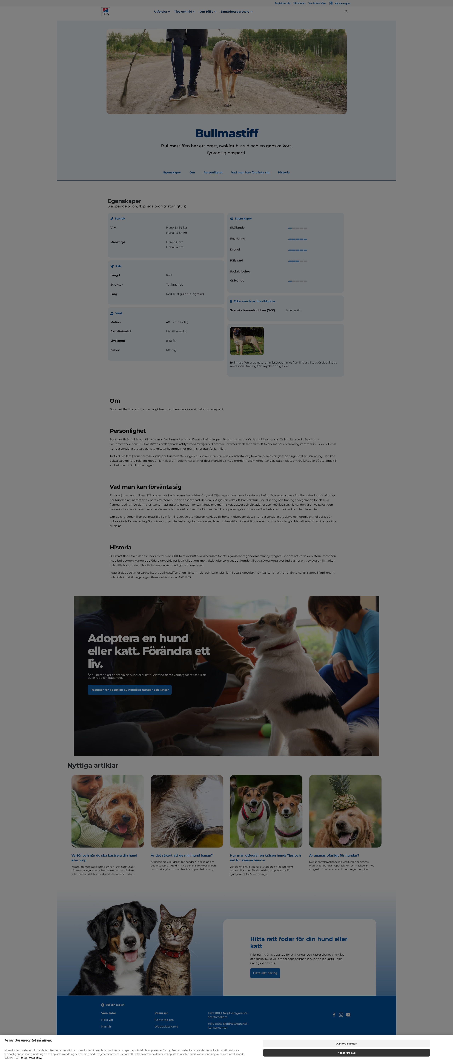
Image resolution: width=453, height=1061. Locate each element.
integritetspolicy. (31, 1057)
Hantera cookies (346, 1043)
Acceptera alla (346, 1052)
